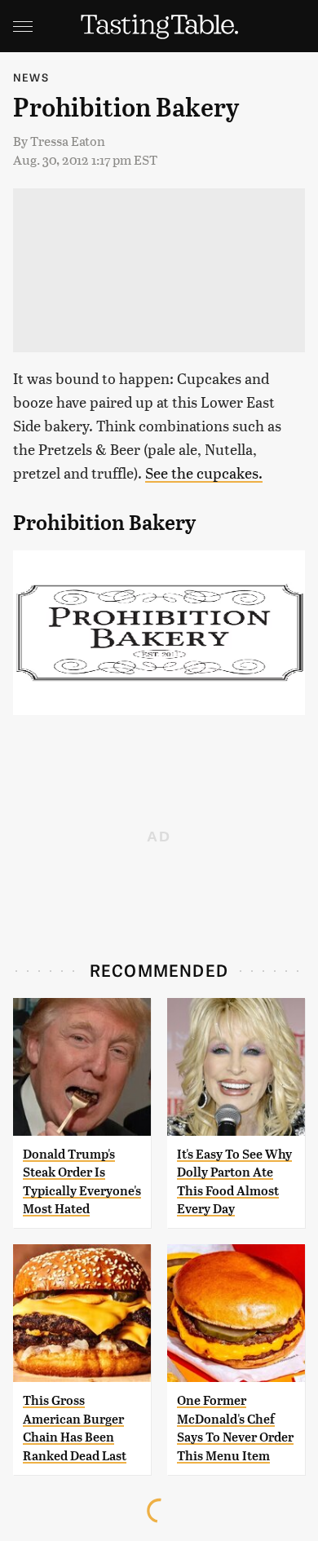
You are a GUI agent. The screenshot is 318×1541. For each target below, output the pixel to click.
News (31, 77)
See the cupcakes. (204, 472)
